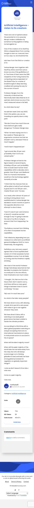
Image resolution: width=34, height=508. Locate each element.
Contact (26, 481)
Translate (23, 495)
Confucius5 (14, 385)
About (7, 481)
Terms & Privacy (16, 481)
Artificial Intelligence (19, 393)
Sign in (8, 438)
